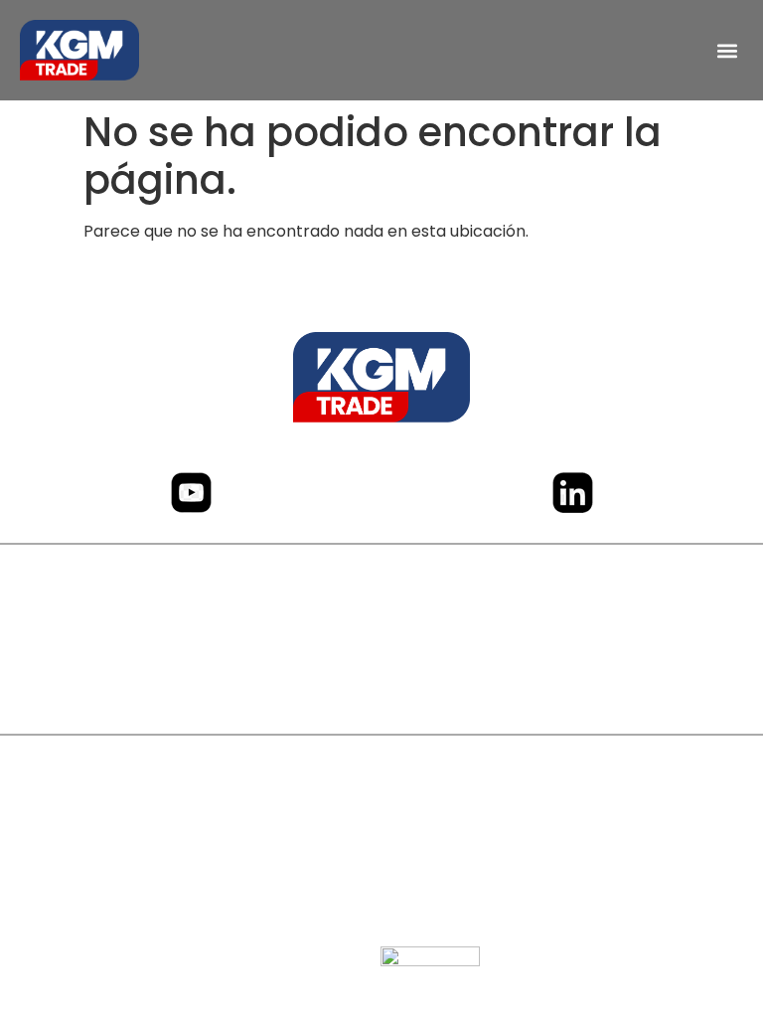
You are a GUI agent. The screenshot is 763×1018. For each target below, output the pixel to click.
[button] (726, 50)
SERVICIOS (382, 643)
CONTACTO (382, 683)
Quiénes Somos (381, 603)
